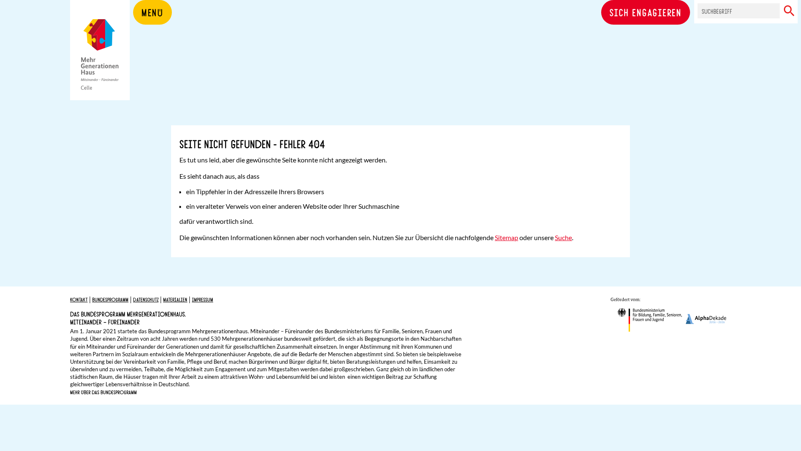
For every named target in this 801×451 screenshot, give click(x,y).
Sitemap (506, 237)
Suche (563, 237)
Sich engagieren (646, 12)
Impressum (202, 299)
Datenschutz (146, 299)
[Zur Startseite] (100, 62)
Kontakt (79, 299)
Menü (152, 12)
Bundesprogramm (110, 299)
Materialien (175, 299)
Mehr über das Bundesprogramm (103, 392)
